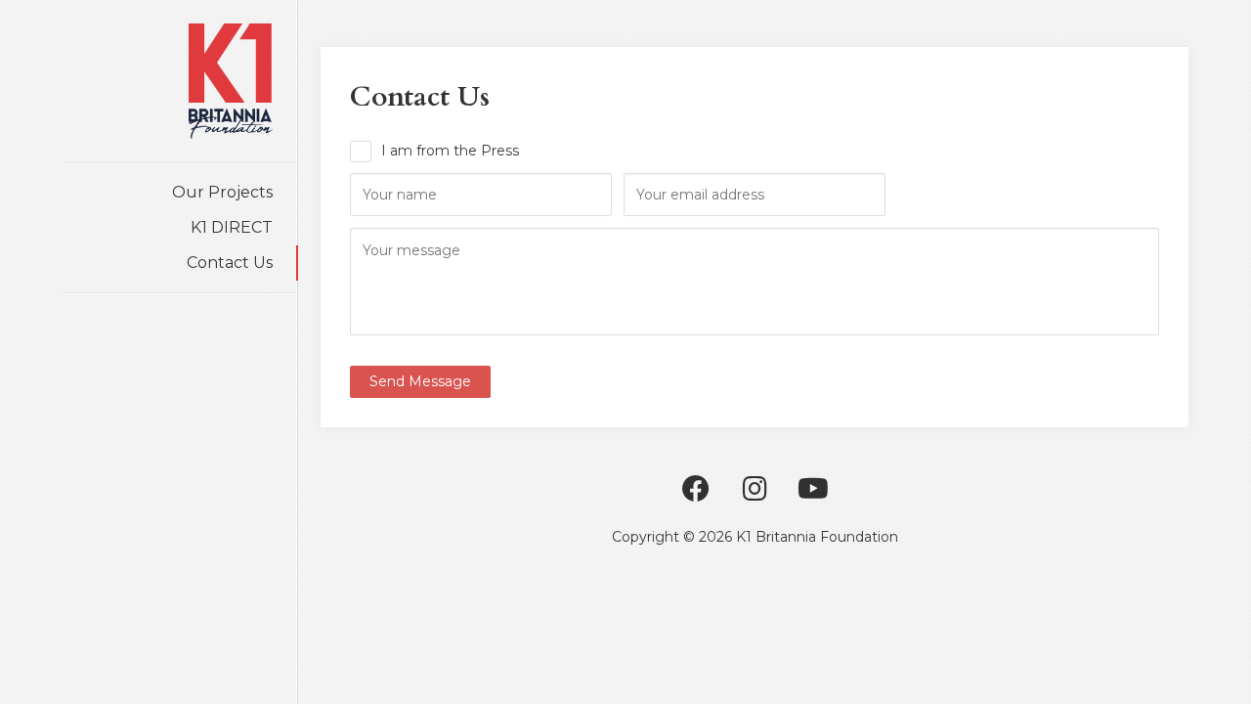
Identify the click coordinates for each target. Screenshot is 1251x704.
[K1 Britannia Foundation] (231, 81)
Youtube (813, 489)
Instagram (754, 489)
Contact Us (230, 262)
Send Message (420, 381)
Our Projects (222, 192)
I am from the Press (450, 150)
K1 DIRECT (232, 227)
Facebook (696, 489)
